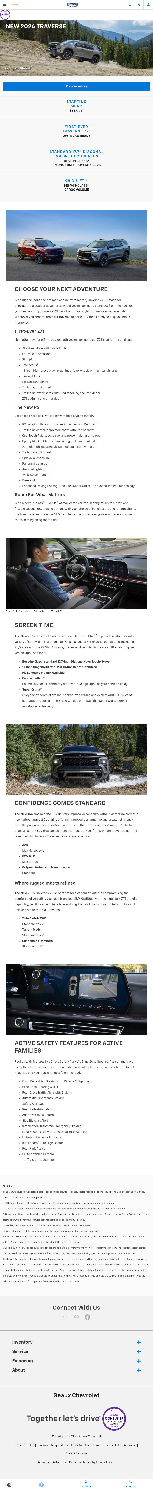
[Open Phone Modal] (129, 4)
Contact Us (81, 1445)
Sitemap (96, 1445)
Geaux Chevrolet (90, 1436)
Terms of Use (113, 1445)
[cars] (66, 1317)
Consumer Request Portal (54, 1445)
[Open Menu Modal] (4, 4)
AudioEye (130, 1445)
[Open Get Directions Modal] (139, 4)
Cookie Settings (76, 1453)
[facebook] (87, 1317)
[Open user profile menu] (148, 4)
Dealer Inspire (105, 1462)
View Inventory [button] (76, 86)
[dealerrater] (76, 1317)
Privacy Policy (25, 1445)
